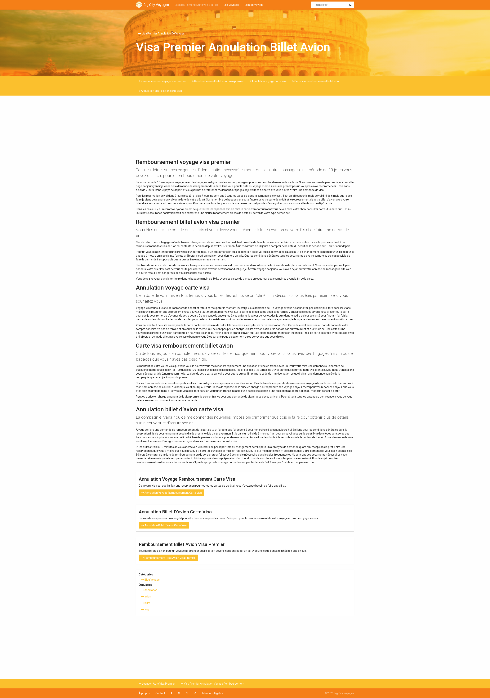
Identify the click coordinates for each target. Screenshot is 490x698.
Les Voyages (231, 4)
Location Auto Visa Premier (158, 683)
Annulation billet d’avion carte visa (161, 90)
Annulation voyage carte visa (269, 81)
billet (147, 603)
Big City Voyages (156, 5)
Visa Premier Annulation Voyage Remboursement (213, 683)
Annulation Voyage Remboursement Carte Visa (173, 492)
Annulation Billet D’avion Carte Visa (165, 525)
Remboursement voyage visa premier (163, 81)
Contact (160, 693)
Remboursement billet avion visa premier (219, 81)
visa (146, 609)
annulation (150, 590)
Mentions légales (212, 693)
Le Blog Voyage (254, 4)
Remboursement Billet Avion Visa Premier (169, 557)
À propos (144, 693)
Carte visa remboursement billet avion (317, 81)
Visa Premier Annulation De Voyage (163, 33)
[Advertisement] (245, 128)
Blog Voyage (152, 579)
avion (147, 596)
